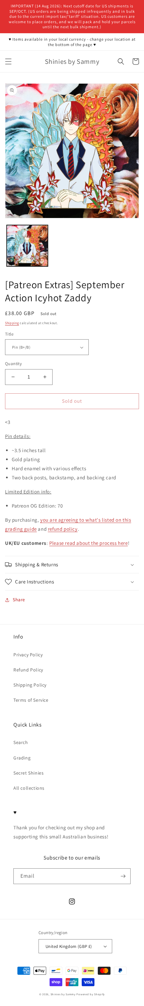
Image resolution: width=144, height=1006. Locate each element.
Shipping (12, 323)
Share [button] (19, 600)
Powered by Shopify (90, 994)
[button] (8, 61)
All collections (29, 788)
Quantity (13, 363)
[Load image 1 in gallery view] (27, 245)
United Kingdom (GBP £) (69, 946)
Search (20, 742)
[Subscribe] (123, 876)
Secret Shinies (28, 773)
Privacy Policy (28, 655)
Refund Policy (28, 670)
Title (9, 334)
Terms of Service (31, 700)
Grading (21, 758)
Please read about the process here (88, 543)
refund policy (63, 529)
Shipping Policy (30, 685)
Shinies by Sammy (63, 994)
